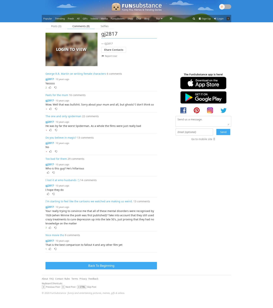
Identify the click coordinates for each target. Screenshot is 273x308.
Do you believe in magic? (61, 137)
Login (220, 18)
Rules (67, 278)
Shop (130, 18)
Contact (59, 278)
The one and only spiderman (63, 116)
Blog (146, 18)
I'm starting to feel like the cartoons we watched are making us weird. (89, 201)
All (78, 18)
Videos (94, 18)
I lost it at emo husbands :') (62, 180)
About (45, 278)
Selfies (105, 26)
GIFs (85, 18)
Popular (47, 18)
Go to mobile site (201, 139)
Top (158, 18)
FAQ (51, 278)
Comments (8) (81, 26)
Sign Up (206, 18)
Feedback (93, 278)
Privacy (83, 278)
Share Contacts (113, 49)
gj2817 (50, 79)
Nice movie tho (55, 235)
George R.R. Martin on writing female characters (76, 73)
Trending (60, 18)
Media (104, 18)
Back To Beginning (101, 265)
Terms (75, 278)
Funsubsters (117, 18)
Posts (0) (56, 26)
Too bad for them (56, 159)
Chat (138, 18)
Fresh (71, 18)
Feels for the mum (57, 95)
